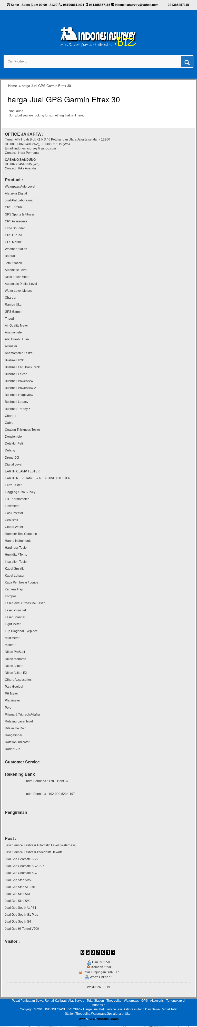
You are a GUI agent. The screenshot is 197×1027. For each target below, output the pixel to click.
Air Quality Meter (16, 325)
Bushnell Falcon (16, 374)
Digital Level (13, 464)
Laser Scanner (15, 617)
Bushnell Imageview (19, 395)
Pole (8, 707)
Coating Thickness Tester (22, 429)
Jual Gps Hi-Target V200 (22, 929)
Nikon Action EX (16, 673)
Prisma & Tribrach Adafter (22, 714)
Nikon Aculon (14, 666)
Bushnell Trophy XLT (19, 409)
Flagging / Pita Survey (20, 492)
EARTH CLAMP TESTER (22, 471)
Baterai (10, 256)
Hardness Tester (16, 547)
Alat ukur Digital (16, 193)
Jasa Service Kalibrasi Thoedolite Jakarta (34, 852)
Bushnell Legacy (16, 402)
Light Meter (13, 624)
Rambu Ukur (14, 304)
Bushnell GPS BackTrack (22, 367)
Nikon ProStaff (15, 652)
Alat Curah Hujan (17, 339)
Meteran (10, 645)
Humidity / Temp (16, 554)
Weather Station (16, 249)
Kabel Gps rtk (14, 568)
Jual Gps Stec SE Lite (20, 887)
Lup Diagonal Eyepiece (21, 631)
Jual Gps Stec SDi (17, 894)
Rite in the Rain (15, 728)
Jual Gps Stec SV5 (18, 880)
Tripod (9, 318)
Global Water (14, 527)
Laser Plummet (15, 610)
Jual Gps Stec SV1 (18, 901)
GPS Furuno (13, 235)
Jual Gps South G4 (18, 921)
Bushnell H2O (14, 360)
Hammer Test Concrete (21, 534)
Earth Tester (13, 485)
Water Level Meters (18, 291)
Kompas (10, 596)
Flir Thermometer (17, 499)
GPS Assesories (16, 221)
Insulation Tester (16, 562)
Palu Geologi (14, 686)
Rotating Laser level (19, 721)
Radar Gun (12, 749)
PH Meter (11, 693)
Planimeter (12, 700)
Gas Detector (14, 513)
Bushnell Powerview (19, 381)
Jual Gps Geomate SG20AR (24, 866)
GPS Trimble (14, 207)
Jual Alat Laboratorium (20, 200)
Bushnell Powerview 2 (20, 388)
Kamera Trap (14, 589)
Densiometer (14, 436)
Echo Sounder (15, 228)
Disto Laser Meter (17, 277)
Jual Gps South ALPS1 (20, 908)
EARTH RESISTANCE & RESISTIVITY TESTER (38, 478)
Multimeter (12, 638)
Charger (10, 297)
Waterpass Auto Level (20, 186)
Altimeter (11, 346)
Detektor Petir (14, 443)
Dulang (10, 450)
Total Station (13, 263)
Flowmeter (12, 506)
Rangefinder (13, 735)
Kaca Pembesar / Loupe (21, 582)
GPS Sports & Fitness (20, 214)
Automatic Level (16, 270)
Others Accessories (18, 680)
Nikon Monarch (15, 659)
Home (12, 86)
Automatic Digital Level (21, 284)
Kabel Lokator (14, 575)
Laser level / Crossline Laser (25, 603)
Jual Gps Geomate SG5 (21, 859)
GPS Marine (13, 242)
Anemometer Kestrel (19, 353)
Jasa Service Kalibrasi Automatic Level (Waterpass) (40, 845)
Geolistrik (11, 520)
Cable (9, 423)
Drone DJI (12, 457)
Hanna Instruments (18, 541)
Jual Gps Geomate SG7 (21, 873)
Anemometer (14, 332)
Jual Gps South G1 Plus (21, 914)
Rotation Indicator (17, 742)
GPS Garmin (13, 311)
